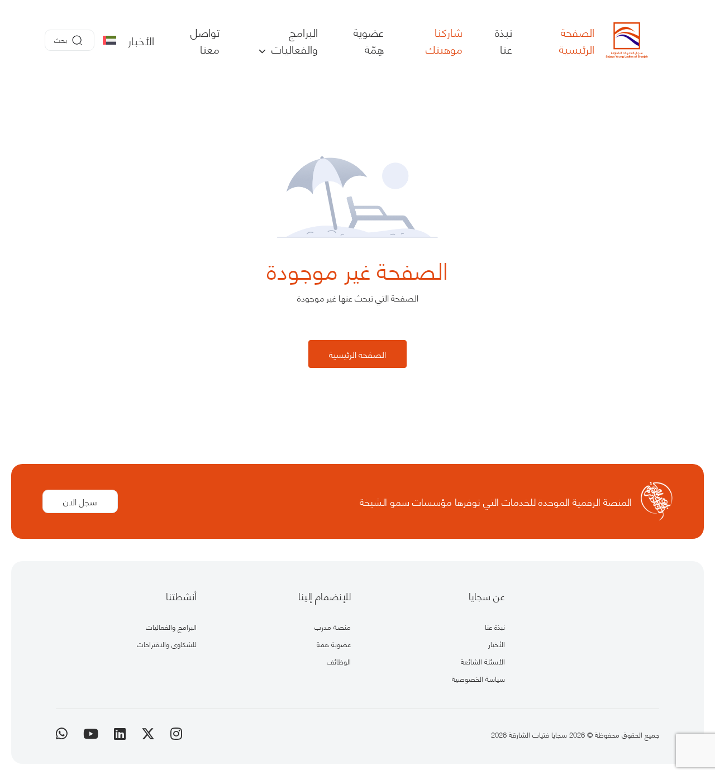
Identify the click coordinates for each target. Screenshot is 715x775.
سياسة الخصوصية (478, 678)
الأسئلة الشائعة (483, 661)
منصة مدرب (332, 626)
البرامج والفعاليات (293, 40)
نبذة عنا (503, 40)
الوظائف (339, 661)
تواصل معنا (205, 40)
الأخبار (141, 40)
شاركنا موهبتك (444, 40)
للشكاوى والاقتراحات (167, 643)
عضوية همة (334, 643)
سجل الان (80, 501)
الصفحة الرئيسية (576, 40)
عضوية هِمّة (369, 40)
